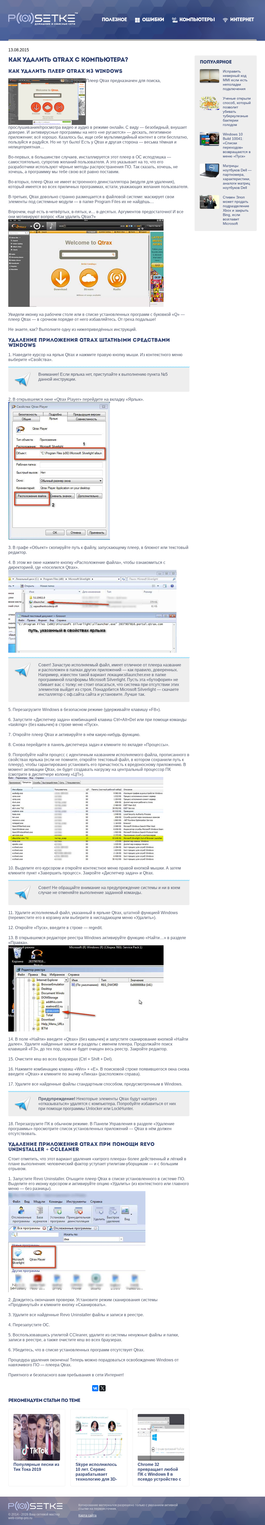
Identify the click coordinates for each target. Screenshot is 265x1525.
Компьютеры (197, 20)
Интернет (242, 20)
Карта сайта (87, 1515)
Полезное (114, 20)
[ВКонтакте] (95, 1388)
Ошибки (153, 20)
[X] (102, 1388)
